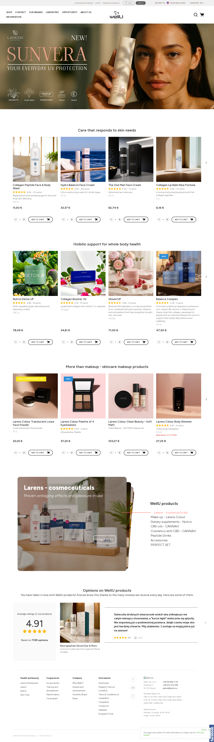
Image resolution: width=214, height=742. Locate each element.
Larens (23, 687)
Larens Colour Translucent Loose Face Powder (33, 423)
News (75, 698)
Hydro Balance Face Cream (78, 185)
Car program (52, 698)
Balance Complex (167, 299)
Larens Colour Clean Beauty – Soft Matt (130, 423)
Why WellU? (78, 683)
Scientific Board (80, 694)
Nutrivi (23, 691)
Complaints (104, 702)
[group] (107, 66)
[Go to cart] (203, 14)
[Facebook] (133, 679)
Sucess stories (52, 683)
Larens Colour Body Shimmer (174, 421)
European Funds (106, 714)
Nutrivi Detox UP (23, 299)
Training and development (52, 689)
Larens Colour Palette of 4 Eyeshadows (77, 423)
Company (77, 678)
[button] (203, 66)
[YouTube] (133, 688)
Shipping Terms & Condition (107, 689)
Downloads (104, 683)
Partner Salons (52, 694)
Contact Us (104, 706)
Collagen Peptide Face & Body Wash (31, 186)
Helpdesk (103, 710)
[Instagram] (133, 696)
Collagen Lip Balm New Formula (175, 185)
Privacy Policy (45, 736)
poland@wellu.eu (170, 688)
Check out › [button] (105, 539)
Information (105, 678)
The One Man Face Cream (124, 185)
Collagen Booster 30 (73, 299)
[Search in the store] (195, 14)
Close (205, 730)
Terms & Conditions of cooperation (109, 696)
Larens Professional (29, 683)
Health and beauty (29, 678)
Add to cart (37, 219)
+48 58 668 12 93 (170, 682)
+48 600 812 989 (170, 685)
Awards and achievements (79, 689)
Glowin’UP (114, 299)
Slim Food (24, 695)
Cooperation (52, 678)
